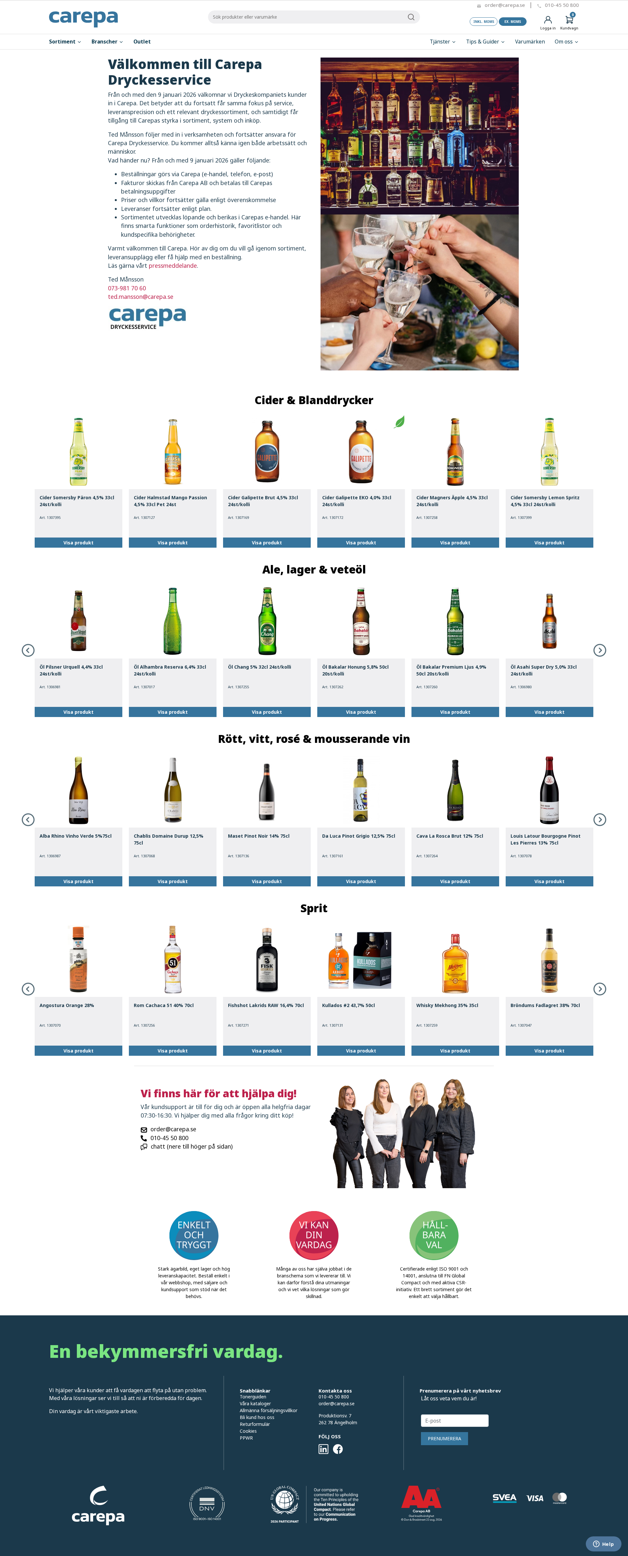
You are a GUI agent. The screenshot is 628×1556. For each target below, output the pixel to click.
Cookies (248, 1431)
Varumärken (530, 41)
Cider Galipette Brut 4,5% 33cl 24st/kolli (263, 500)
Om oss (564, 41)
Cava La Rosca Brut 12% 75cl (449, 836)
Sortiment (63, 41)
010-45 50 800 (562, 5)
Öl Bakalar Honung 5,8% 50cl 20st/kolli (355, 670)
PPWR (246, 1438)
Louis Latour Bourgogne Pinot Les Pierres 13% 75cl (546, 839)
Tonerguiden (253, 1397)
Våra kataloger (255, 1403)
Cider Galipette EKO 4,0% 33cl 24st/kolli (356, 500)
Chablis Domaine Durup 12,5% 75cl (168, 839)
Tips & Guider (483, 41)
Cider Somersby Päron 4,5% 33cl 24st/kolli (77, 500)
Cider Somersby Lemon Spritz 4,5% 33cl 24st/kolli (545, 500)
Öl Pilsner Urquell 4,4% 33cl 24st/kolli (71, 670)
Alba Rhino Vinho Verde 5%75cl (76, 836)
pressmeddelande (173, 265)
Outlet (142, 41)
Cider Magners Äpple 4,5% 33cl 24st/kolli (452, 500)
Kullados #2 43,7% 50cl (348, 1005)
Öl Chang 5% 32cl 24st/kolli (259, 667)
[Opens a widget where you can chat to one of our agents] (603, 1544)
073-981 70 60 (127, 288)
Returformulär (255, 1424)
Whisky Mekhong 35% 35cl (447, 1005)
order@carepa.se (505, 5)
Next (599, 650)
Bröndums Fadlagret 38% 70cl (545, 1005)
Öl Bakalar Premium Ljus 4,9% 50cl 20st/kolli (451, 670)
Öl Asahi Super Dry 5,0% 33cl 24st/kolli (544, 670)
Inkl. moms (483, 21)
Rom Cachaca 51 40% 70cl (164, 1005)
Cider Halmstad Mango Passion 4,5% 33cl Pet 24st (170, 500)
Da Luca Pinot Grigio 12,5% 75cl (358, 836)
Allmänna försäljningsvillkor (268, 1410)
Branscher (105, 41)
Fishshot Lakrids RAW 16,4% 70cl (266, 1005)
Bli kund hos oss (257, 1417)
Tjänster (440, 41)
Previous (28, 650)
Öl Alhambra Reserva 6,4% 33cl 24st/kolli (170, 670)
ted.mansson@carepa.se (140, 296)
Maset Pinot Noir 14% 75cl (258, 836)
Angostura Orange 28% (67, 1005)
